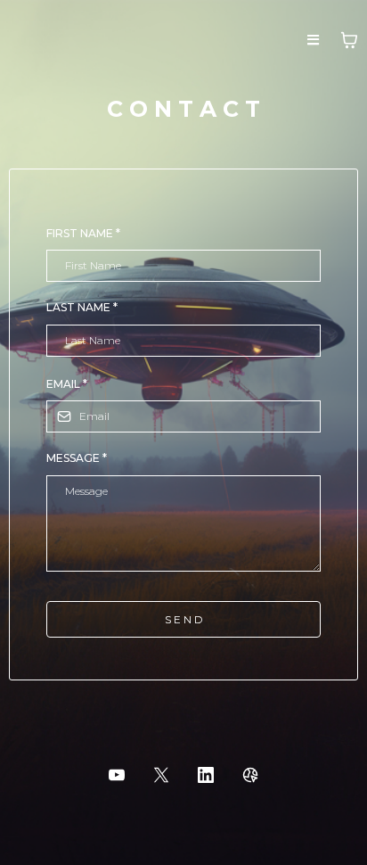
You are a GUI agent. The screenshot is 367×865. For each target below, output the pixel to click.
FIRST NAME (83, 233)
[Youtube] (116, 775)
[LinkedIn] (206, 775)
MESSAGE (76, 458)
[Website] (250, 775)
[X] (161, 775)
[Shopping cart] (349, 40)
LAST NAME (82, 307)
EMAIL (66, 384)
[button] (313, 40)
